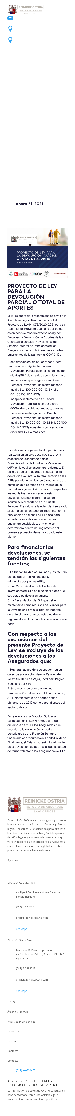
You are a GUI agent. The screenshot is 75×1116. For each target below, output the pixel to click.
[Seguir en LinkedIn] (34, 56)
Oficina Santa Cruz (30, 38)
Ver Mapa (21, 929)
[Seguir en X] (41, 56)
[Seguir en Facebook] (26, 56)
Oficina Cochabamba (32, 27)
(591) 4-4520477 (25, 1070)
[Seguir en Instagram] (48, 56)
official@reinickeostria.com (37, 16)
